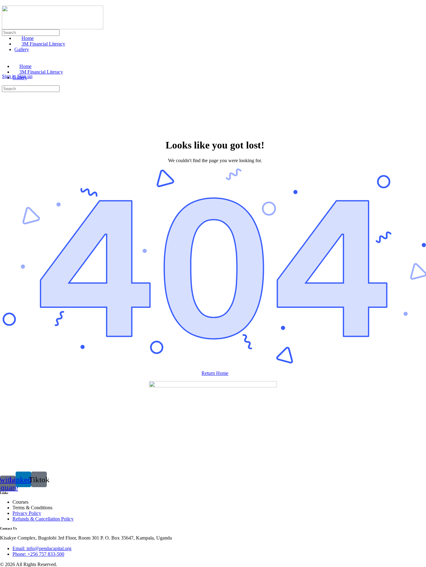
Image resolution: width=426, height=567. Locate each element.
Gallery (19, 77)
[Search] (5, 70)
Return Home (214, 373)
